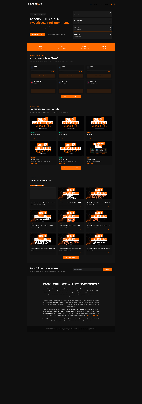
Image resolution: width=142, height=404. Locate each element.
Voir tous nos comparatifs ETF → (71, 168)
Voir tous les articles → (71, 257)
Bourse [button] (95, 4)
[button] (97, 4)
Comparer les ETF (51, 34)
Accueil (90, 4)
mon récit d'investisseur (93, 315)
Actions (37, 185)
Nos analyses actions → (37, 34)
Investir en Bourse (104, 4)
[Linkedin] (111, 4)
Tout (32, 185)
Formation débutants (60, 34)
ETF (42, 185)
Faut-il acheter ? (42, 75)
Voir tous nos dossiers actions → (71, 96)
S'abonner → (108, 269)
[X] (114, 4)
